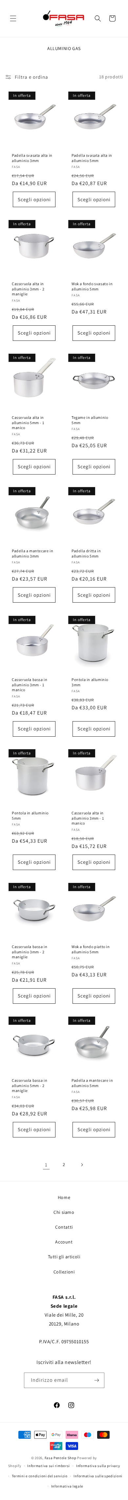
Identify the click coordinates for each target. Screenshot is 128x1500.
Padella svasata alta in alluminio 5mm (92, 158)
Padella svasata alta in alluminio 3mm (32, 158)
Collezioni (64, 1272)
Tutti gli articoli (64, 1257)
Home (64, 1197)
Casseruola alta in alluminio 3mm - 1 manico (88, 818)
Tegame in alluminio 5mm (90, 420)
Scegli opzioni (34, 199)
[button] (13, 18)
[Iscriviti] (97, 1380)
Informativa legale (67, 1486)
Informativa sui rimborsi (48, 1465)
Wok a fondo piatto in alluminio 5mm (91, 949)
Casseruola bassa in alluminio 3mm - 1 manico (29, 684)
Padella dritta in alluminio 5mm (86, 553)
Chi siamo (63, 1212)
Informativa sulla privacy (98, 1465)
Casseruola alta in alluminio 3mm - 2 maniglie (28, 288)
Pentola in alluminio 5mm (30, 815)
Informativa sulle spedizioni (98, 1476)
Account (64, 1242)
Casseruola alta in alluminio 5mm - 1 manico (28, 422)
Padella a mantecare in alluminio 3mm (32, 553)
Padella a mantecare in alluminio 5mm (92, 1083)
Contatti (64, 1227)
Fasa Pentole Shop (60, 1458)
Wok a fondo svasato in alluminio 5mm (92, 286)
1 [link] (46, 1164)
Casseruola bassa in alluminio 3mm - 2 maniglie (29, 951)
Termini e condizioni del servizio (40, 1476)
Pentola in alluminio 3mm (90, 682)
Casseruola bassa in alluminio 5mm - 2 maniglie (29, 1085)
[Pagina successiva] (82, 1165)
